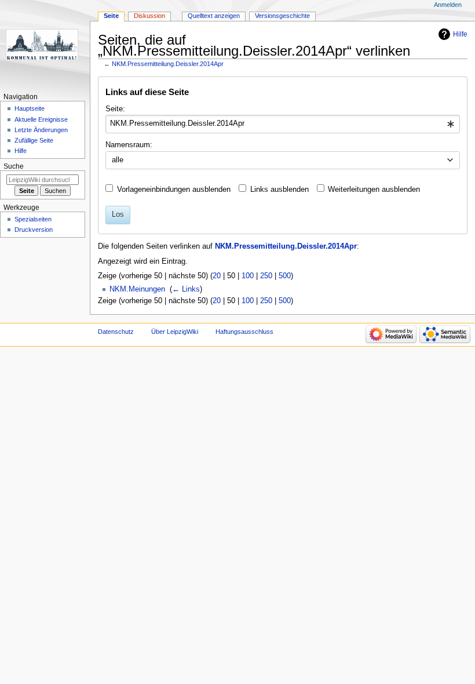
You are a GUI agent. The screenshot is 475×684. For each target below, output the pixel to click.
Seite (111, 15)
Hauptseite (29, 108)
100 (248, 276)
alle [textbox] (117, 160)
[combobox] (282, 124)
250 (266, 276)
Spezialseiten (33, 219)
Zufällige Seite (33, 140)
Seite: (115, 109)
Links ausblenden (279, 189)
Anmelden (448, 4)
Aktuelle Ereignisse (41, 119)
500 (285, 276)
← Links (186, 289)
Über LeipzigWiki (174, 331)
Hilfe (460, 34)
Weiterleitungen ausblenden (374, 189)
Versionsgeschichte (282, 15)
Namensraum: (128, 145)
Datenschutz (116, 331)
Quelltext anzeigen (214, 15)
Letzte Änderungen (41, 129)
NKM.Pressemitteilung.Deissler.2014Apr (168, 63)
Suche (13, 166)
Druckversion (33, 229)
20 (217, 276)
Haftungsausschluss (244, 331)
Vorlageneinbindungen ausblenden (174, 189)
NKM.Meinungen (137, 289)
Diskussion (149, 15)
